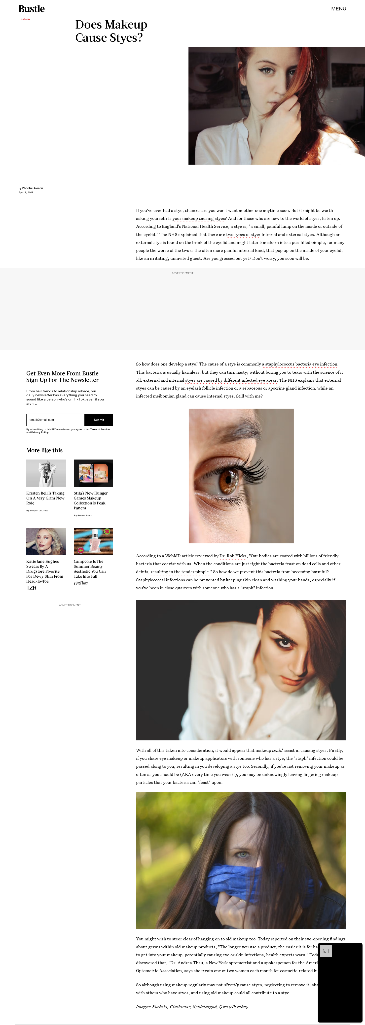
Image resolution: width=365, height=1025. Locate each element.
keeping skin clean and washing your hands (268, 580)
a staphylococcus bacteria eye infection (299, 364)
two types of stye (242, 234)
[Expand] (323, 948)
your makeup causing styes (199, 218)
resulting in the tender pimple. (180, 571)
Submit (99, 420)
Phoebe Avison (32, 188)
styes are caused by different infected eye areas (231, 380)
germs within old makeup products (182, 947)
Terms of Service (100, 429)
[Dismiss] (357, 948)
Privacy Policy (40, 432)
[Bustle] (32, 8)
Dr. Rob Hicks (233, 556)
